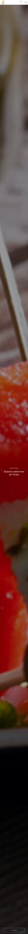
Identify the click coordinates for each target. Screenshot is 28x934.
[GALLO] (3, 2)
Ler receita (14, 930)
